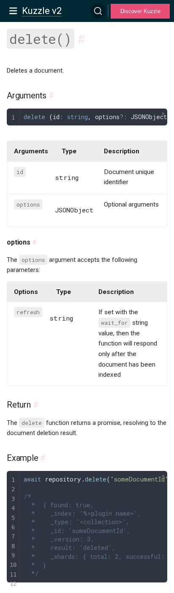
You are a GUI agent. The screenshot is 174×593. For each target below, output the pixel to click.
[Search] (98, 11)
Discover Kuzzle (140, 11)
